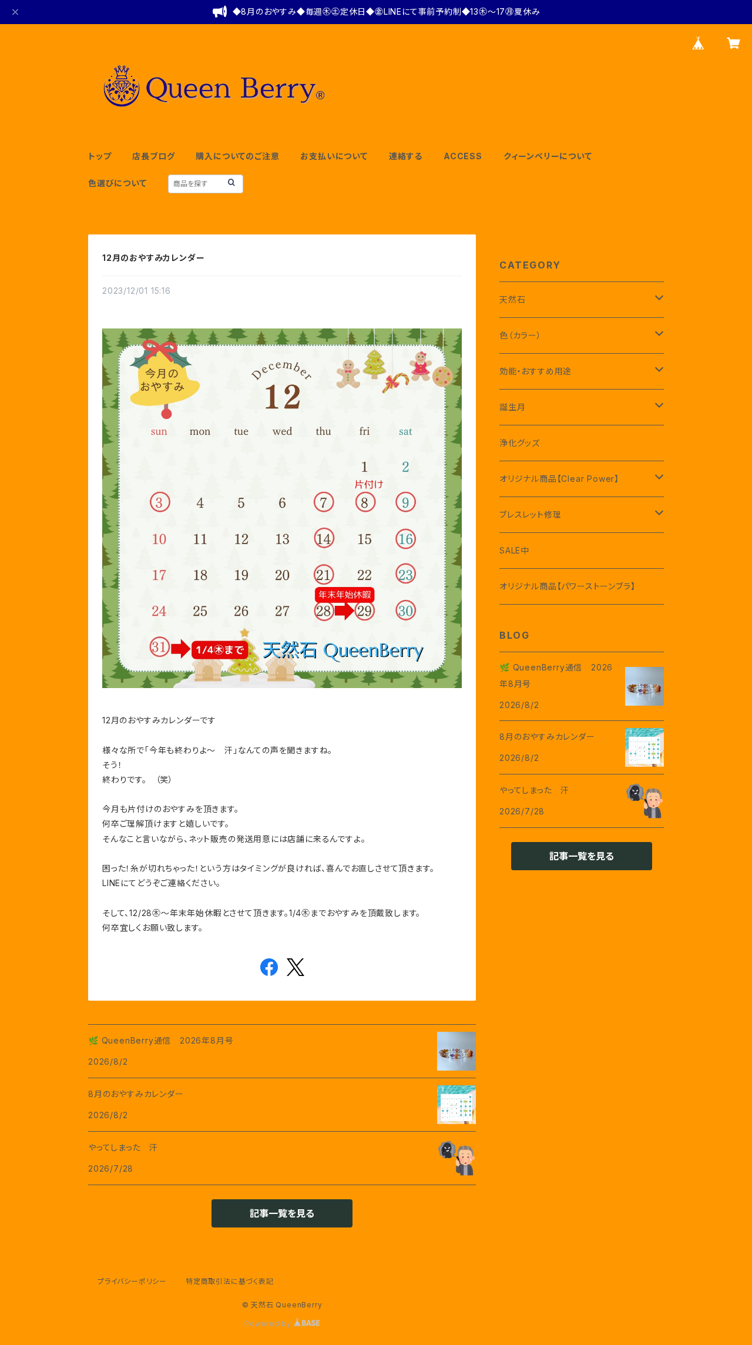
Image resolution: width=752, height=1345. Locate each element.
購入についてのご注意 (237, 156)
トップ (99, 156)
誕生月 (512, 407)
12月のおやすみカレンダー (153, 258)
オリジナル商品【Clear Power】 (559, 479)
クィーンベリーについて (547, 156)
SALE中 (514, 550)
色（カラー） (520, 335)
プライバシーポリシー (132, 1281)
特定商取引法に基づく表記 (230, 1281)
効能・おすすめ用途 (535, 371)
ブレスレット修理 (530, 514)
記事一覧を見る (282, 1213)
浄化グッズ (519, 443)
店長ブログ (153, 156)
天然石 (512, 299)
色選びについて (117, 183)
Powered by (269, 1323)
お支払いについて (333, 156)
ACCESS (463, 156)
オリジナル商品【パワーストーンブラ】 (567, 586)
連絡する (405, 156)
